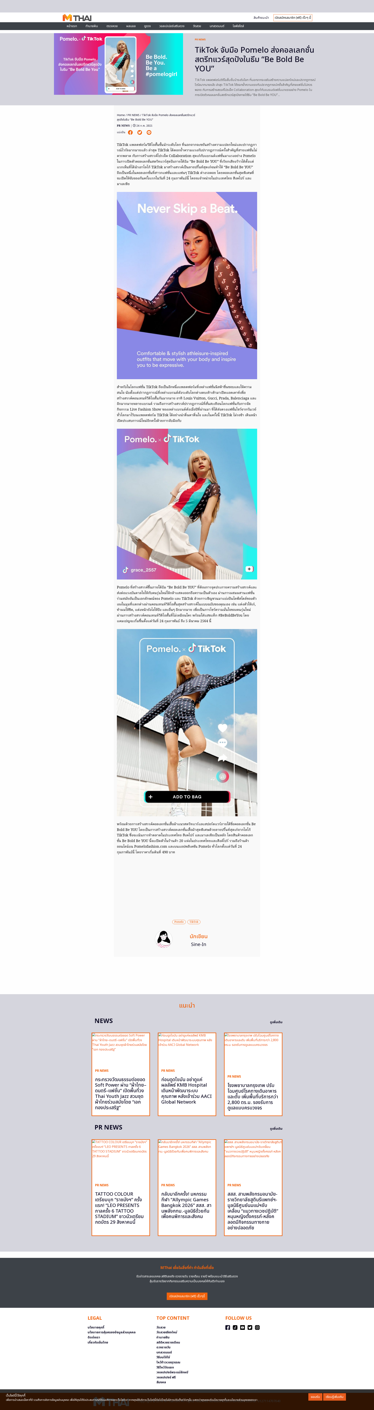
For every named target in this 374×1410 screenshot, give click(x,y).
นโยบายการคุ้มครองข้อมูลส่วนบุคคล (112, 1332)
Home (121, 115)
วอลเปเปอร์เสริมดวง (171, 26)
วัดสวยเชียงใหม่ (166, 1332)
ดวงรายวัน (163, 1347)
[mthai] (77, 17)
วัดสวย (197, 26)
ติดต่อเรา (94, 1337)
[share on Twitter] (140, 132)
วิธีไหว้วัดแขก (165, 1367)
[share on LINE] (149, 132)
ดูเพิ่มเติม (276, 1022)
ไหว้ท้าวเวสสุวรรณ (168, 1362)
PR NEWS (200, 40)
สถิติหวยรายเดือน (168, 1342)
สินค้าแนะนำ (261, 17)
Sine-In (198, 944)
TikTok (194, 922)
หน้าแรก (72, 26)
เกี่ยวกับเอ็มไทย (98, 1342)
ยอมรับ (315, 1397)
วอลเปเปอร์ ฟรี (166, 1377)
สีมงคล (161, 1382)
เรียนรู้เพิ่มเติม (334, 1397)
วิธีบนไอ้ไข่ (163, 1357)
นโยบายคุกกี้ (96, 1327)
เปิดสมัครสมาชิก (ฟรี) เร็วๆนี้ (187, 1296)
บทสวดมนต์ (217, 26)
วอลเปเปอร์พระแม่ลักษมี (172, 1372)
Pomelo (179, 922)
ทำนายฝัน (92, 26)
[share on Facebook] (130, 132)
